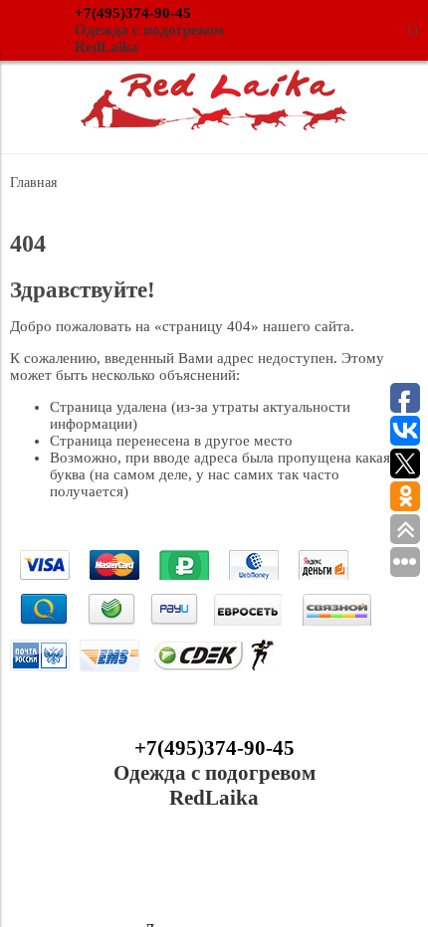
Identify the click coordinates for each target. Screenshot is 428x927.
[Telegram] (258, 871)
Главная (33, 182)
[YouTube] (214, 871)
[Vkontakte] (170, 871)
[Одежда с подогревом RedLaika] (214, 125)
